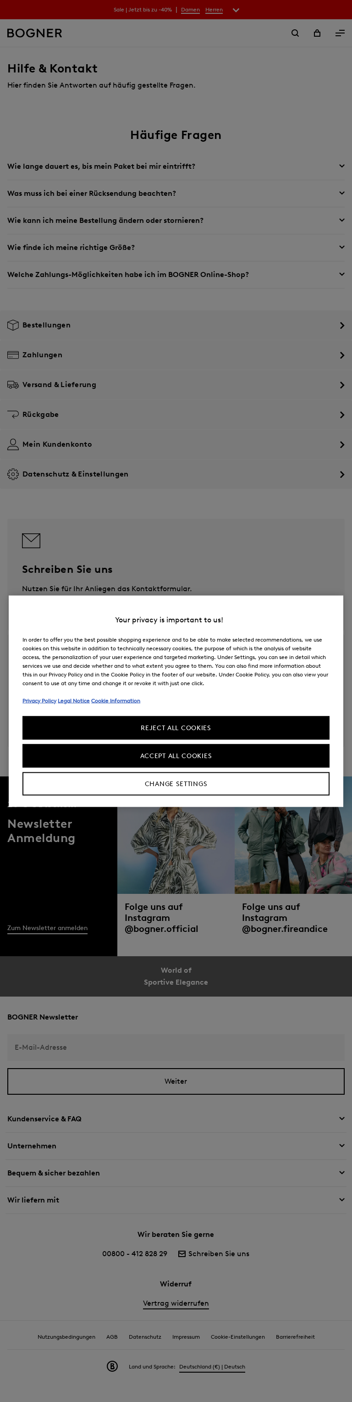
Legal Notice (74, 700)
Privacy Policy (39, 700)
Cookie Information (115, 700)
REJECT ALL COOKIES (176, 727)
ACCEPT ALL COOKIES (176, 755)
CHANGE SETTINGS (176, 783)
